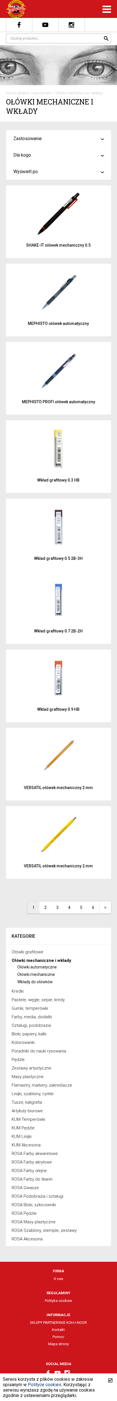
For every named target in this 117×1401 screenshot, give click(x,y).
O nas (58, 1279)
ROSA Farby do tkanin (32, 1179)
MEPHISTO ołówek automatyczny (58, 323)
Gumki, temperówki (30, 1008)
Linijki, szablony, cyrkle (33, 1093)
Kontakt (58, 1330)
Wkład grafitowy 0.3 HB (58, 480)
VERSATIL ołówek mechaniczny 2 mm (58, 787)
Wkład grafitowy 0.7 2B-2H (58, 631)
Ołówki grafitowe (27, 952)
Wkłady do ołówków (35, 982)
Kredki (18, 991)
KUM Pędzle (23, 1127)
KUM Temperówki (28, 1119)
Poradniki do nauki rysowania (39, 1051)
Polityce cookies (44, 1384)
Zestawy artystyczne (31, 1068)
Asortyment (42, 93)
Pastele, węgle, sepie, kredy (38, 999)
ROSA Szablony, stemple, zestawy (44, 1230)
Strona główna (18, 93)
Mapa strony (58, 1344)
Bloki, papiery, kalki (29, 1034)
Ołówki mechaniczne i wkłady (79, 93)
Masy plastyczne (28, 1076)
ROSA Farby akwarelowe (35, 1153)
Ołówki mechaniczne (36, 974)
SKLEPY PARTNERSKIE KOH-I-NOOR (58, 1322)
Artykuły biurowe (27, 1110)
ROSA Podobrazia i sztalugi (37, 1196)
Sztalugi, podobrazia (31, 1025)
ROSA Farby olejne (29, 1170)
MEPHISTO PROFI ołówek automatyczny (58, 402)
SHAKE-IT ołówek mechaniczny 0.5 (58, 245)
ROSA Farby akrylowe (32, 1162)
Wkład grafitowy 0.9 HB (58, 709)
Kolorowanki (23, 1042)
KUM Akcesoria (26, 1145)
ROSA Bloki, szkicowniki (34, 1204)
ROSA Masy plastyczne (34, 1221)
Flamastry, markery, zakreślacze (42, 1085)
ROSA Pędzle (24, 1213)
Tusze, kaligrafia (27, 1102)
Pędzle (18, 1059)
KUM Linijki (22, 1136)
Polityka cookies (58, 1300)
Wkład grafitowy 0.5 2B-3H (58, 558)
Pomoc (58, 1337)
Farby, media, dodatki (32, 1016)
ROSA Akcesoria (27, 1239)
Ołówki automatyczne (37, 967)
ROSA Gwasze (25, 1187)
